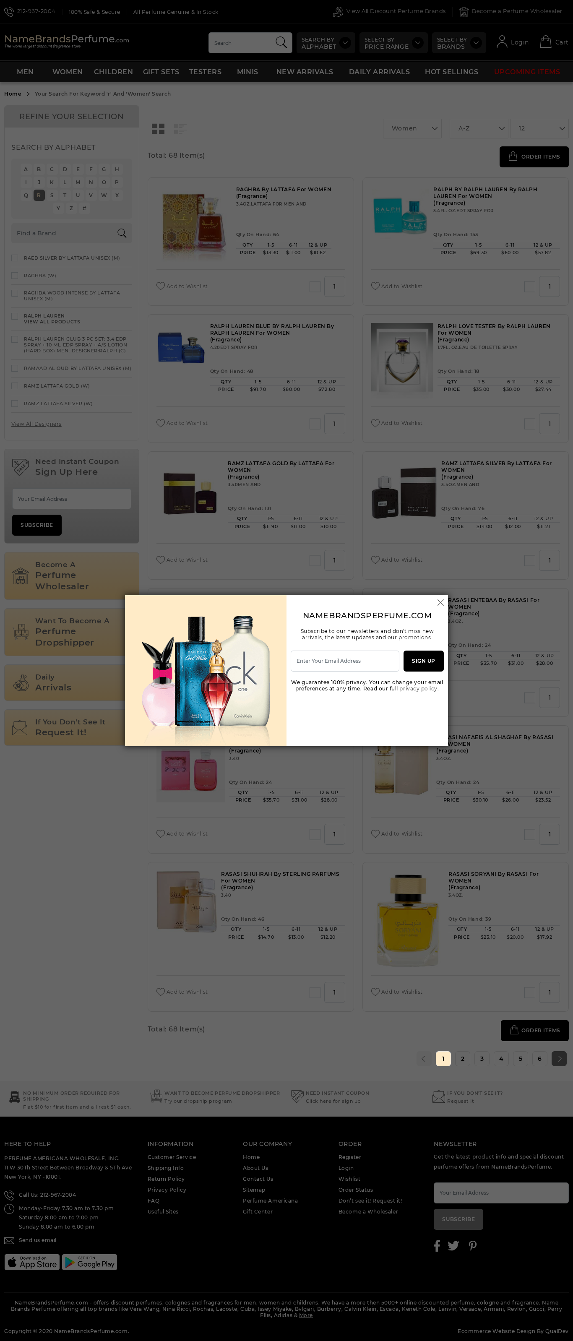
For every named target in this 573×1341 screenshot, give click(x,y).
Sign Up (423, 661)
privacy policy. (419, 688)
